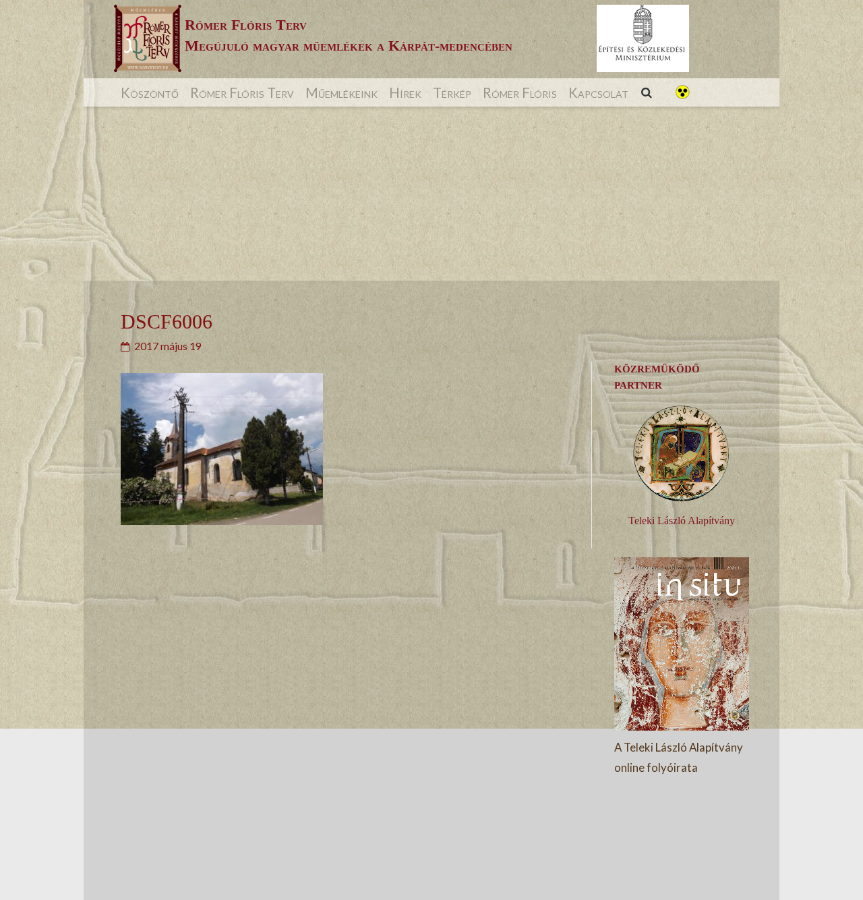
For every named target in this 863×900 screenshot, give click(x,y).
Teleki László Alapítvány (681, 520)
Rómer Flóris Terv (242, 92)
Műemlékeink (341, 92)
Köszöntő (150, 92)
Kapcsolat (598, 92)
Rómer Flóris (520, 92)
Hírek (405, 92)
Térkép (452, 92)
